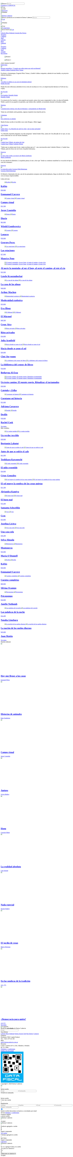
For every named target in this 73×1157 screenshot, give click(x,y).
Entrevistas (4, 65)
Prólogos (3, 78)
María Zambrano (6, 157)
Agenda (17, 33)
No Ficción (4, 91)
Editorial (12, 33)
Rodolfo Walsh (5, 97)
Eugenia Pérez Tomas (16, 70)
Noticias (3, 105)
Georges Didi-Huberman (8, 171)
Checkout (4, 1141)
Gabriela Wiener (18, 144)
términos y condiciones (12, 1112)
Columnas (4, 115)
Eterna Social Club (20, 1034)
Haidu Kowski (5, 83)
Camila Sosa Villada (7, 144)
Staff (2, 38)
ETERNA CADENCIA (8, 5)
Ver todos (3, 426)
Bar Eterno (23, 33)
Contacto (36, 1034)
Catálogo (3, 36)
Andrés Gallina (5, 70)
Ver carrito (4, 1133)
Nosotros (3, 34)
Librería (3, 33)
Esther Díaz (4, 130)
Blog (7, 33)
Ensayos (3, 152)
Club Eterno (4, 125)
